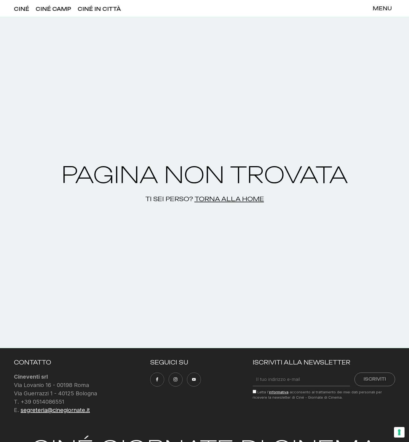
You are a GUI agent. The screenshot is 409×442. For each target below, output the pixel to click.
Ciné (21, 9)
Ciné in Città (99, 9)
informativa (279, 392)
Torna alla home (229, 199)
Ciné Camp (53, 9)
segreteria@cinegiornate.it (55, 410)
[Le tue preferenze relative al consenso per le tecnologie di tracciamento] (399, 432)
